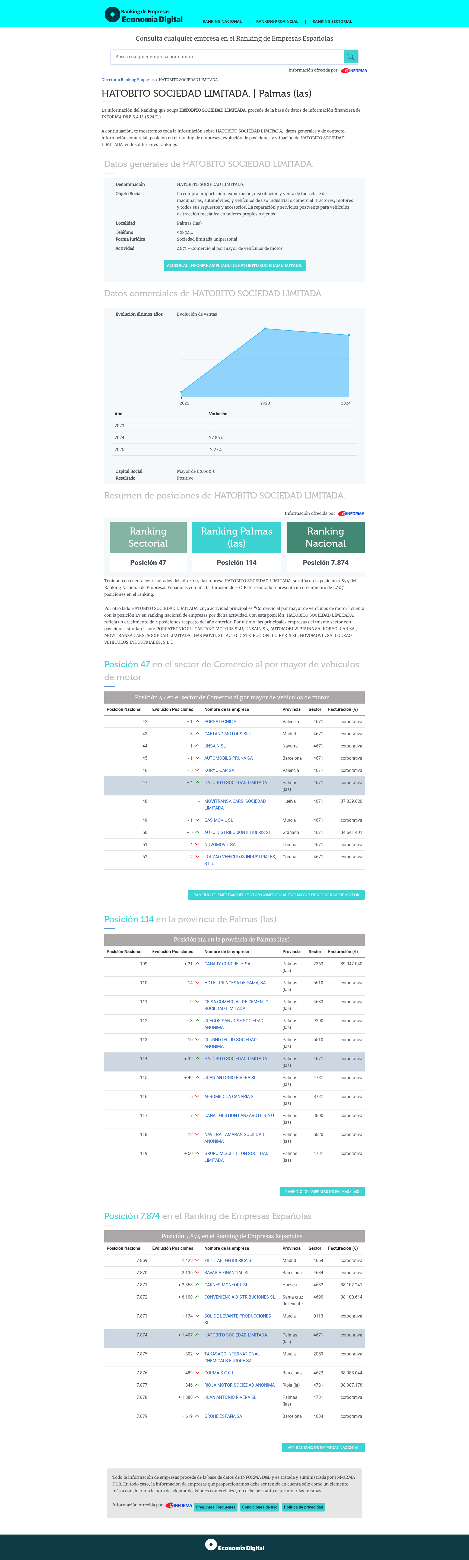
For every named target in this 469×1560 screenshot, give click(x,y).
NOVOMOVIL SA (220, 844)
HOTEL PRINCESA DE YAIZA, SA (235, 983)
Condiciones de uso (259, 1507)
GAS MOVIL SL (218, 820)
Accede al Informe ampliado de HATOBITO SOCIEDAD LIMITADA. (234, 265)
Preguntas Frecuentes (216, 1507)
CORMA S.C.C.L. (219, 1373)
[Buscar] (351, 56)
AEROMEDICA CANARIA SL (230, 1096)
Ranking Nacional (222, 21)
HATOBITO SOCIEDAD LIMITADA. (236, 782)
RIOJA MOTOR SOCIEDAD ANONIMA (239, 1385)
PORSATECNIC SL (221, 721)
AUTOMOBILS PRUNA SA (228, 758)
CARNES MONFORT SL (226, 1285)
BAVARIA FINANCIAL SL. (227, 1273)
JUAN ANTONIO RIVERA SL (230, 1077)
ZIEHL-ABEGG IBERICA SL (229, 1260)
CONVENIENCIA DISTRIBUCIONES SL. (240, 1297)
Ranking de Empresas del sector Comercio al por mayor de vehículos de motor (276, 895)
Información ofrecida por (313, 70)
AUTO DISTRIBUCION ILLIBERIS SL (237, 832)
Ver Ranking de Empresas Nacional (323, 1447)
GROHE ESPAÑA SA (223, 1416)
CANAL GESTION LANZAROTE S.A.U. (239, 1115)
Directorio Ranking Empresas (128, 79)
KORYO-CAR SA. (219, 770)
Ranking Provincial (277, 21)
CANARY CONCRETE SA (227, 964)
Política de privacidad (303, 1507)
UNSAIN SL (215, 746)
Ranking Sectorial (332, 21)
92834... (185, 232)
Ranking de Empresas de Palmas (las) (322, 1191)
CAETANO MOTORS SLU (227, 734)
